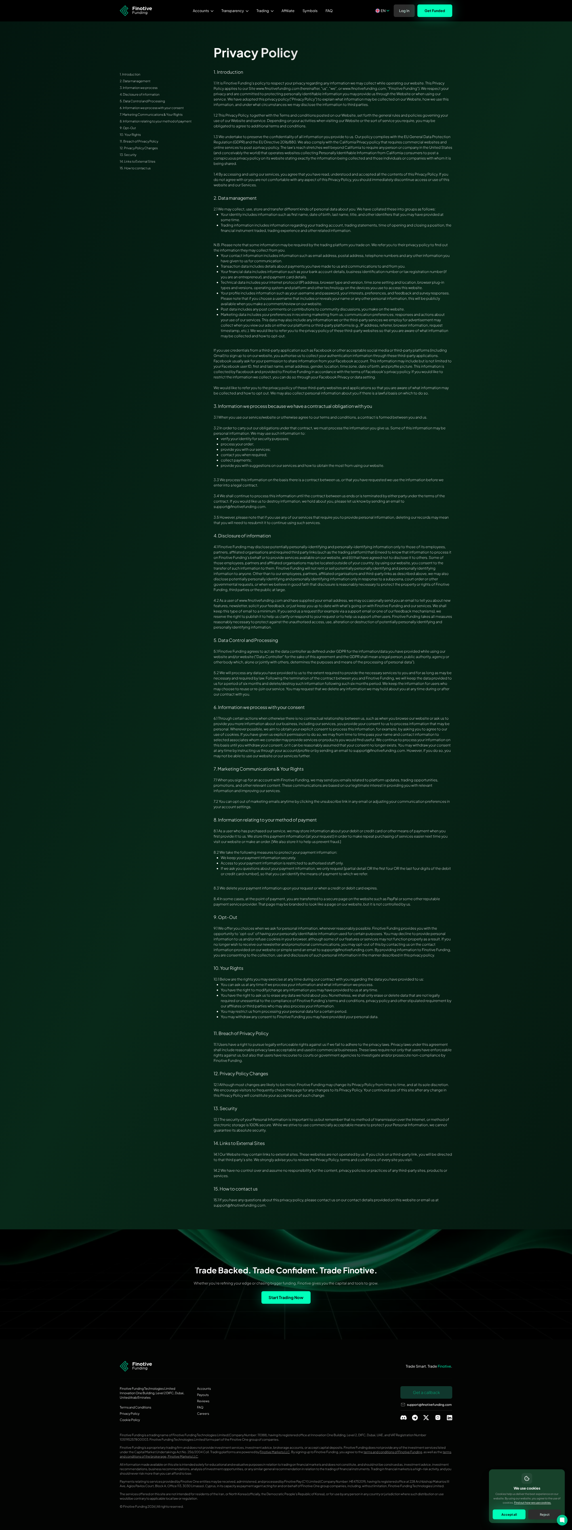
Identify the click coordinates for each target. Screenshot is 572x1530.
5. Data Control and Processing (142, 101)
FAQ (329, 10)
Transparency (232, 10)
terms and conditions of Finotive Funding (393, 1452)
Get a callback (426, 1392)
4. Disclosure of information (140, 94)
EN (383, 10)
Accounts (201, 10)
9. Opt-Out (128, 128)
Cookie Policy (130, 1420)
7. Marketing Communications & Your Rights (151, 114)
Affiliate (288, 10)
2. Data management (135, 81)
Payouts (203, 1395)
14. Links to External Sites (137, 161)
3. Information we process (139, 88)
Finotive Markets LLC (275, 1452)
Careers (203, 1413)
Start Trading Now (286, 1297)
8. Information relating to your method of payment (155, 121)
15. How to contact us (135, 168)
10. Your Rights (130, 134)
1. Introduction (130, 74)
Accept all (509, 1514)
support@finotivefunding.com (429, 1404)
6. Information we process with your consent (152, 108)
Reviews (203, 1401)
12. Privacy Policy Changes (139, 148)
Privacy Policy (129, 1413)
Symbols (310, 10)
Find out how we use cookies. (532, 1502)
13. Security (128, 155)
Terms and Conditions (135, 1407)
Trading (263, 10)
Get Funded (435, 10)
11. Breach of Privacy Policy (139, 141)
